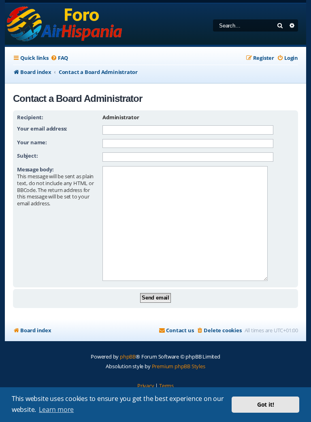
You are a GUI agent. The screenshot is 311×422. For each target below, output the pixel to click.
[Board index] (65, 24)
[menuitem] (59, 58)
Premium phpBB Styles (178, 366)
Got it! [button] (265, 404)
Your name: (32, 142)
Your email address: (42, 128)
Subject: (27, 155)
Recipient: (30, 117)
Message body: (35, 169)
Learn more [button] (56, 409)
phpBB (128, 356)
